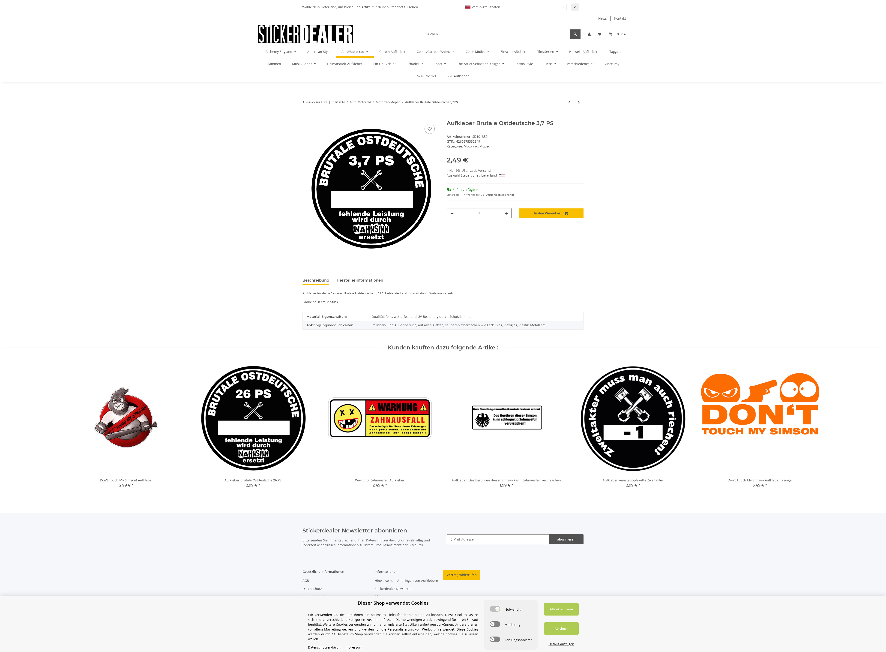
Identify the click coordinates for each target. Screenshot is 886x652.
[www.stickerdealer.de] (305, 34)
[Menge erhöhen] (506, 213)
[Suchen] (575, 34)
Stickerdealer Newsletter (394, 588)
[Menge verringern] (452, 213)
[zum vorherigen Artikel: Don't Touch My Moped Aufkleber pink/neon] (569, 102)
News (602, 18)
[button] (589, 34)
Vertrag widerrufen (462, 575)
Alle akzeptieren (561, 609)
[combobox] (514, 7)
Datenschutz (312, 588)
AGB (305, 580)
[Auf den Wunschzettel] (430, 129)
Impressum (353, 647)
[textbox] (514, 7)
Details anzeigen (561, 644)
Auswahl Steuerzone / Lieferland (472, 175)
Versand (484, 170)
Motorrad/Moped (477, 146)
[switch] (495, 609)
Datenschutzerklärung (383, 540)
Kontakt (620, 18)
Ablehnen (561, 628)
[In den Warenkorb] (306, 117)
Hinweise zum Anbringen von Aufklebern (406, 580)
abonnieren (566, 539)
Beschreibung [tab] (315, 280)
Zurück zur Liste (316, 102)
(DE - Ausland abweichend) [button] (496, 195)
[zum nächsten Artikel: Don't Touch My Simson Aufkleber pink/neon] (579, 102)
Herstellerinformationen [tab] (360, 280)
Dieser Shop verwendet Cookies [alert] (393, 603)
